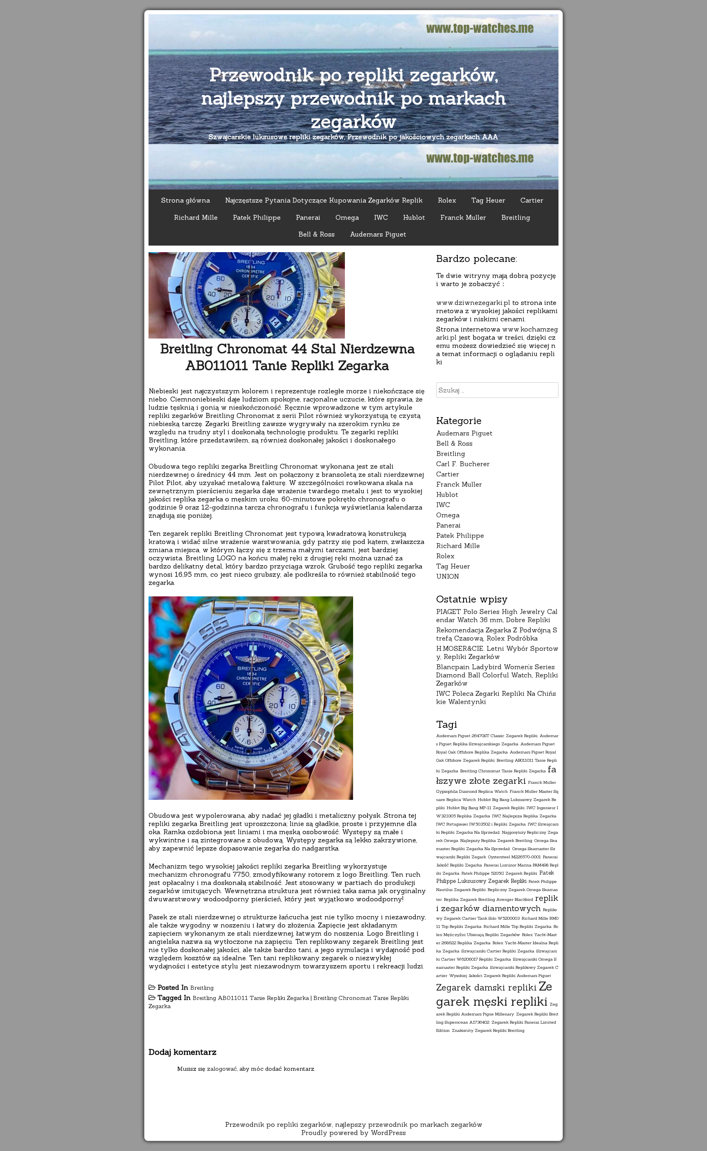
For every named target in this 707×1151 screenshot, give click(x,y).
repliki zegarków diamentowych (497, 903)
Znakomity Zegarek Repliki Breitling (488, 1030)
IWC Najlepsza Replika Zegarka (524, 816)
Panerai (308, 217)
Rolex (447, 200)
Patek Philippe (257, 217)
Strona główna (185, 200)
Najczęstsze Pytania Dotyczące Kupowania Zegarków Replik (324, 200)
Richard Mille (196, 217)
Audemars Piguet (378, 234)
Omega (347, 217)
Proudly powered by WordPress (353, 1132)
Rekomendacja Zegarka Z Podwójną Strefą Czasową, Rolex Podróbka (496, 634)
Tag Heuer (488, 200)
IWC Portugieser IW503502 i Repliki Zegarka (481, 824)
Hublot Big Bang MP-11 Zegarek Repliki (486, 807)
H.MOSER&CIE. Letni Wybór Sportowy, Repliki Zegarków (497, 652)
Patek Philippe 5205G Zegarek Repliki (499, 873)
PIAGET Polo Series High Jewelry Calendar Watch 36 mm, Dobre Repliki (497, 615)
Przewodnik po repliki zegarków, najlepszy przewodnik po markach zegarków (353, 98)
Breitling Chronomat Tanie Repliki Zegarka (503, 771)
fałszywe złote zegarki (496, 774)
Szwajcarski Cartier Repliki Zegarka (498, 951)
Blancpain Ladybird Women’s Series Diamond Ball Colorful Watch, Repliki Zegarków (497, 675)
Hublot (414, 217)
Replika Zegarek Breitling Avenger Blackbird (488, 899)
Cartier (531, 200)
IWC (381, 217)
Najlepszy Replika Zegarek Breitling (496, 840)
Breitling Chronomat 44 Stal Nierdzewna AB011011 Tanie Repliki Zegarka (287, 357)
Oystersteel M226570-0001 (514, 857)
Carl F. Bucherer (463, 464)
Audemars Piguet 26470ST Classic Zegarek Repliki (487, 735)
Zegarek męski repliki (494, 994)
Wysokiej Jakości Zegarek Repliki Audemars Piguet (500, 975)
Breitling (515, 217)
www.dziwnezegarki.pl (473, 302)
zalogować (222, 1068)
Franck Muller (463, 217)
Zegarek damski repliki (486, 987)
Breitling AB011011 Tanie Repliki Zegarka (251, 998)
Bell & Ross (316, 234)
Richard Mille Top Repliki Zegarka (518, 926)
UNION (447, 576)
